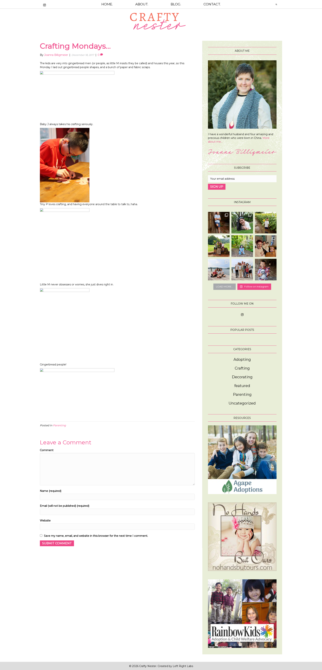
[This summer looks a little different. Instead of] (242, 269)
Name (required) (50, 491)
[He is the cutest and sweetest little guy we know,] (266, 222)
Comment (46, 450)
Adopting (242, 359)
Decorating (242, 377)
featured (242, 385)
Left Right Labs (183, 666)
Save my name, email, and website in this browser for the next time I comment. (96, 535)
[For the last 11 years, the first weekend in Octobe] (266, 246)
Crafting (242, 368)
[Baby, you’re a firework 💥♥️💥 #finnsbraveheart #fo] (266, 269)
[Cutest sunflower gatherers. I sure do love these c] (219, 246)
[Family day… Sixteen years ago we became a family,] (242, 246)
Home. (107, 4)
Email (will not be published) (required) (64, 505)
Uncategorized (242, 403)
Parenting (59, 425)
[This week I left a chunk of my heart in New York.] (242, 222)
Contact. (212, 4)
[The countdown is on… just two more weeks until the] (219, 269)
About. (141, 4)
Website (45, 520)
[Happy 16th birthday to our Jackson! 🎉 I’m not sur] (219, 222)
